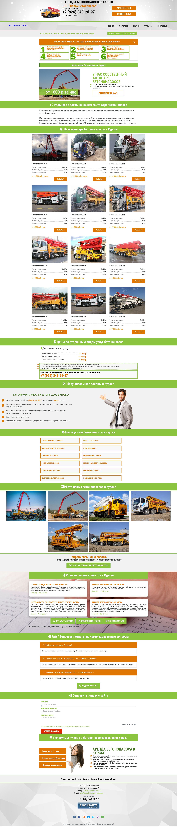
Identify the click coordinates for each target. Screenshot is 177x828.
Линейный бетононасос (50, 463)
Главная (110, 25)
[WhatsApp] (102, 817)
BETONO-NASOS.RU (18, 25)
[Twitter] (93, 817)
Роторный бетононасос (92, 470)
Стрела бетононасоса (50, 456)
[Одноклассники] (84, 817)
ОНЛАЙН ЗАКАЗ (108, 93)
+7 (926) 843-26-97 (79, 12)
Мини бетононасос (90, 448)
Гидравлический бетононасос (53, 478)
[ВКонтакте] (74, 817)
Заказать (61, 179)
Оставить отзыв (64, 621)
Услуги (136, 25)
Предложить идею (90, 621)
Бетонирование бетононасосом (95, 463)
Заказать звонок (115, 33)
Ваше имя (44, 702)
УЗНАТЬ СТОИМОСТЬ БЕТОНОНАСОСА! (89, 565)
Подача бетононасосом (92, 456)
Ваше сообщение (47, 715)
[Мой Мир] (88, 817)
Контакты (162, 25)
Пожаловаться (116, 621)
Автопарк (123, 25)
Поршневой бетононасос (51, 470)
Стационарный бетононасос (52, 441)
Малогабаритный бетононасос (53, 448)
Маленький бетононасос (92, 478)
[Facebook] (79, 817)
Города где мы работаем (108, 779)
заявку (56, 400)
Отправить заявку (51, 731)
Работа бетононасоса (91, 441)
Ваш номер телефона (49, 708)
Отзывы (148, 25)
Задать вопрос (129, 33)
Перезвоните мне (124, 8)
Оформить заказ (124, 14)
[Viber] (98, 817)
